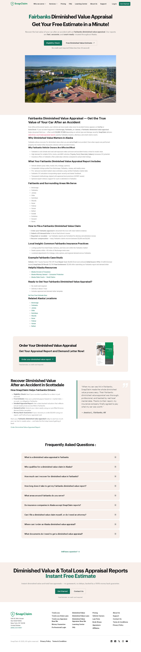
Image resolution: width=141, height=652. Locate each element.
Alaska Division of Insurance (40, 272)
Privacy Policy (118, 625)
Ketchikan (34, 313)
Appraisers (97, 625)
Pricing (63, 4)
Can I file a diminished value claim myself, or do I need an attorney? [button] (55, 515)
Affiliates (96, 628)
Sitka (33, 310)
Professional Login (59, 627)
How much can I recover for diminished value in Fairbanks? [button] (51, 476)
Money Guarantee (58, 624)
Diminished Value (78, 613)
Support (103, 4)
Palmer (33, 321)
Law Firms (96, 619)
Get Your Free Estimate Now (37, 295)
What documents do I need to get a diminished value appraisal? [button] (53, 534)
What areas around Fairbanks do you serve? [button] (44, 495)
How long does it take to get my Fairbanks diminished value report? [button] (55, 486)
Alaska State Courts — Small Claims (43, 277)
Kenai (33, 318)
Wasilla (33, 316)
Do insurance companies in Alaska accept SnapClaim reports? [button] (52, 505)
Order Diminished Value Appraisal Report (25, 427)
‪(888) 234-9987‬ (16, 628)
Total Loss (56, 613)
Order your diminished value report (36, 359)
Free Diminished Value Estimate (79, 43)
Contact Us (78, 591)
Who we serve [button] (39, 4)
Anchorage (34, 303)
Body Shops (97, 622)
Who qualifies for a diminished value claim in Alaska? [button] (48, 467)
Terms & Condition (59, 641)
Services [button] (52, 4)
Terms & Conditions (120, 622)
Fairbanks (34, 305)
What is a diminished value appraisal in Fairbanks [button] (46, 457)
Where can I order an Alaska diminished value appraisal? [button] (50, 524)
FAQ (70, 4)
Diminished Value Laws (80, 616)
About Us (93, 4)
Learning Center (81, 4)
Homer (33, 323)
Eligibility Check (53, 43)
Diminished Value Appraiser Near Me (79, 620)
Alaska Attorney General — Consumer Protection (47, 274)
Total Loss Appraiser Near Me (59, 620)
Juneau (33, 308)
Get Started (124, 4)
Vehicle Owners (98, 616)
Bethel (33, 326)
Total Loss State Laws (60, 616)
